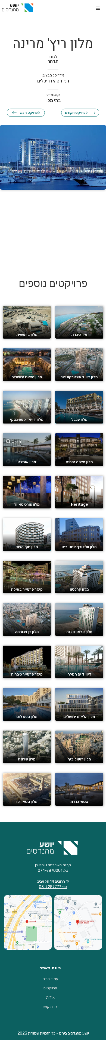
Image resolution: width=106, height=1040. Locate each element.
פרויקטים (50, 988)
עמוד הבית (50, 979)
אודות (50, 997)
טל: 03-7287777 (53, 887)
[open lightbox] (53, 157)
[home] (17, 6)
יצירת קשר (50, 1007)
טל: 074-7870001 (53, 870)
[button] (98, 8)
